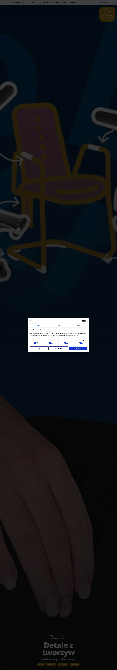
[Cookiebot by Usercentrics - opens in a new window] (81, 321)
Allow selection (58, 348)
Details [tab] (58, 325)
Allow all (78, 348)
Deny (39, 348)
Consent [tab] (38, 325)
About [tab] (78, 325)
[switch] (51, 343)
